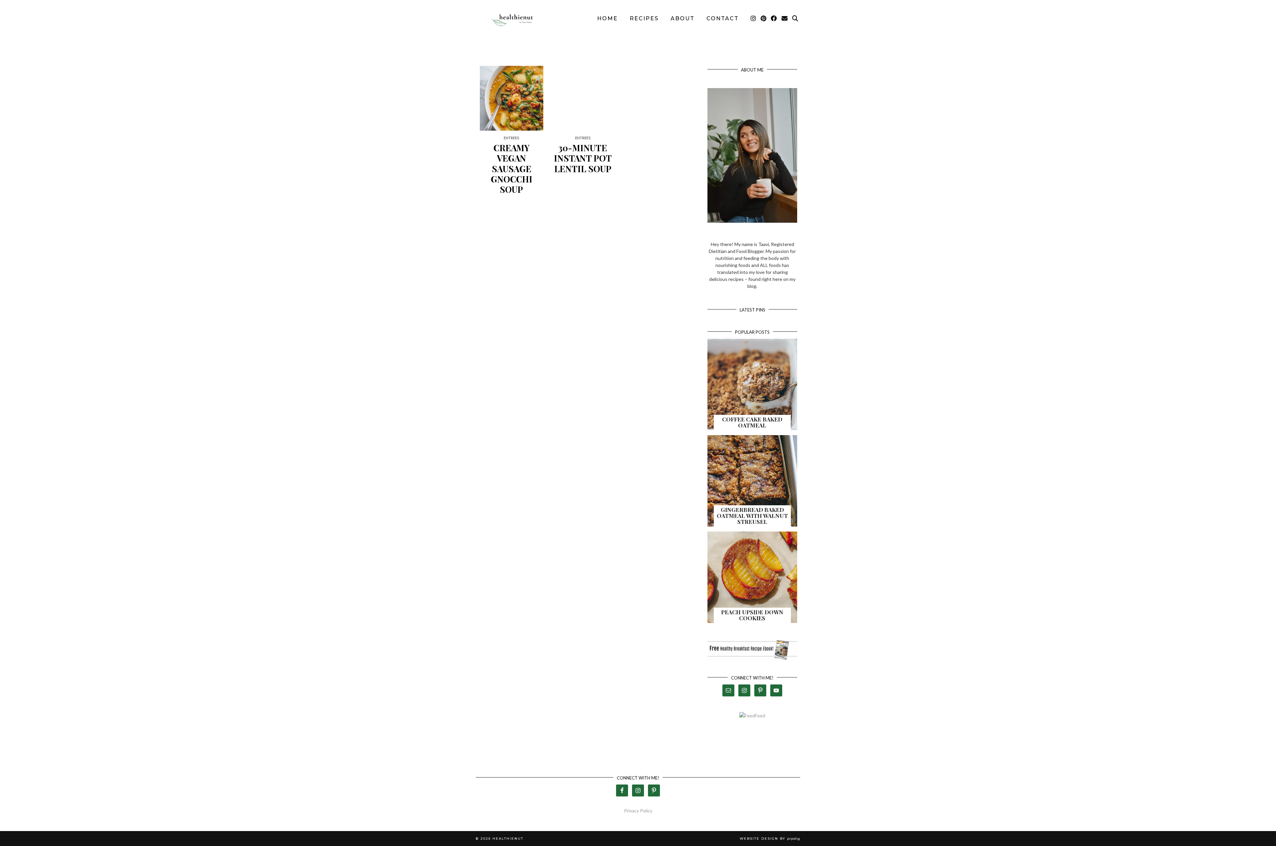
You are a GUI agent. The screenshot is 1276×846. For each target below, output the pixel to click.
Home (607, 18)
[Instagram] (754, 18)
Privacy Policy (638, 810)
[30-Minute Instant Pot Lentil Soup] (583, 98)
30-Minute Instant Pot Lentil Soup (583, 158)
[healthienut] (515, 18)
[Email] (785, 18)
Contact (722, 18)
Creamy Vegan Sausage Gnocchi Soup (511, 168)
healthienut (507, 838)
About (682, 18)
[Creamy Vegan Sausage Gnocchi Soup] (511, 98)
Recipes (644, 18)
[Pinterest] (764, 18)
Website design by (770, 838)
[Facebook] (774, 18)
